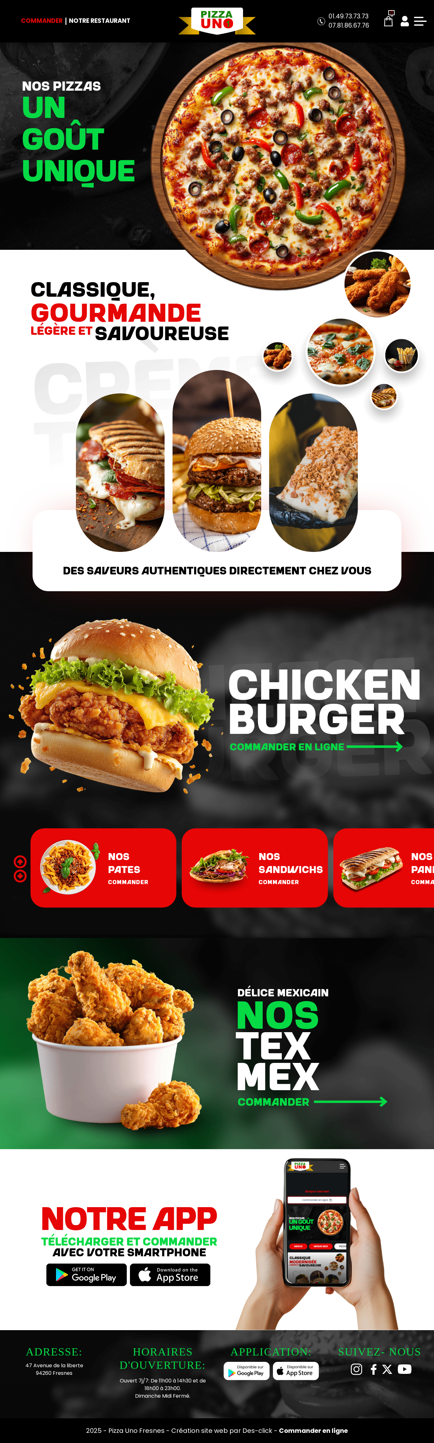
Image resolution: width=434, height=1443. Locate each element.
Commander (42, 20)
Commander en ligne (288, 746)
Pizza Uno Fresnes (137, 1430)
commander (128, 882)
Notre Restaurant (99, 20)
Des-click (257, 1430)
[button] (20, 876)
